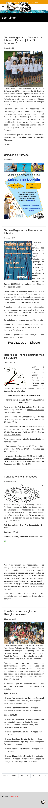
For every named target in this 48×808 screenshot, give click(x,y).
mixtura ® (14, 797)
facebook (35, 2)
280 (21, 775)
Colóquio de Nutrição (16, 154)
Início (5, 775)
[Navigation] (3, 7)
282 (33, 775)
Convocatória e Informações (20, 476)
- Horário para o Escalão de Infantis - (24, 395)
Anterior (13, 775)
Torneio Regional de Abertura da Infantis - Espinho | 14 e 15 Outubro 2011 (23, 40)
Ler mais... (8, 144)
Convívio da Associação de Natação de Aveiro (20, 613)
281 (27, 775)
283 (39, 775)
